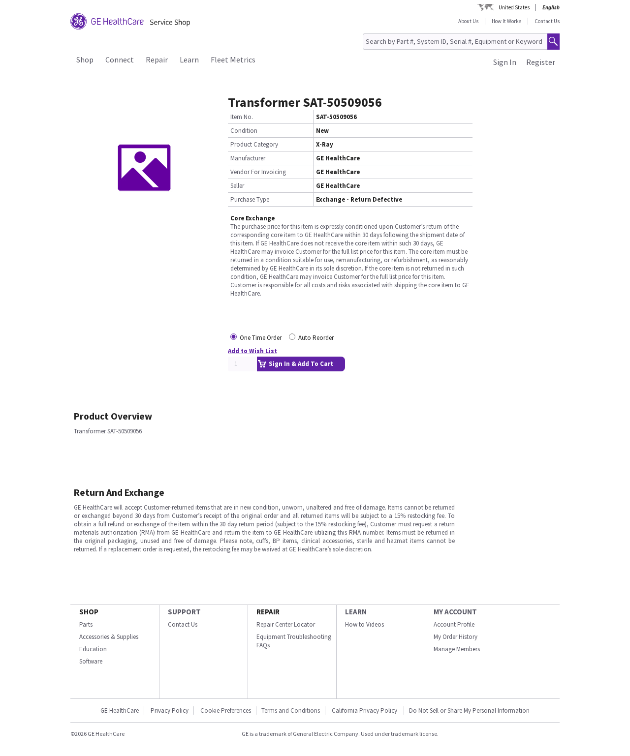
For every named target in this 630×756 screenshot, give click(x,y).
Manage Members (457, 649)
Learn (189, 59)
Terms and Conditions (290, 710)
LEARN (356, 611)
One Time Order (261, 337)
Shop (85, 59)
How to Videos (364, 624)
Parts (86, 624)
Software (90, 661)
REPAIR (268, 611)
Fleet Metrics (233, 59)
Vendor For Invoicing (258, 172)
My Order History (455, 637)
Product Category (254, 144)
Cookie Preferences (225, 710)
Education (93, 649)
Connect (119, 59)
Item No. (241, 117)
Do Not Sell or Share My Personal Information (469, 710)
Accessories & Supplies (108, 637)
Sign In (504, 62)
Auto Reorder (316, 337)
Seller (237, 185)
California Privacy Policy (365, 710)
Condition (243, 130)
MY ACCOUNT (455, 611)
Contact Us (547, 21)
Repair (157, 59)
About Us (468, 21)
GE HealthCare (119, 710)
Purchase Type (249, 199)
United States (514, 7)
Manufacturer (247, 158)
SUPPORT (184, 611)
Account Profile (454, 624)
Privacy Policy (170, 710)
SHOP (88, 611)
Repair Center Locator (285, 624)
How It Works (506, 21)
